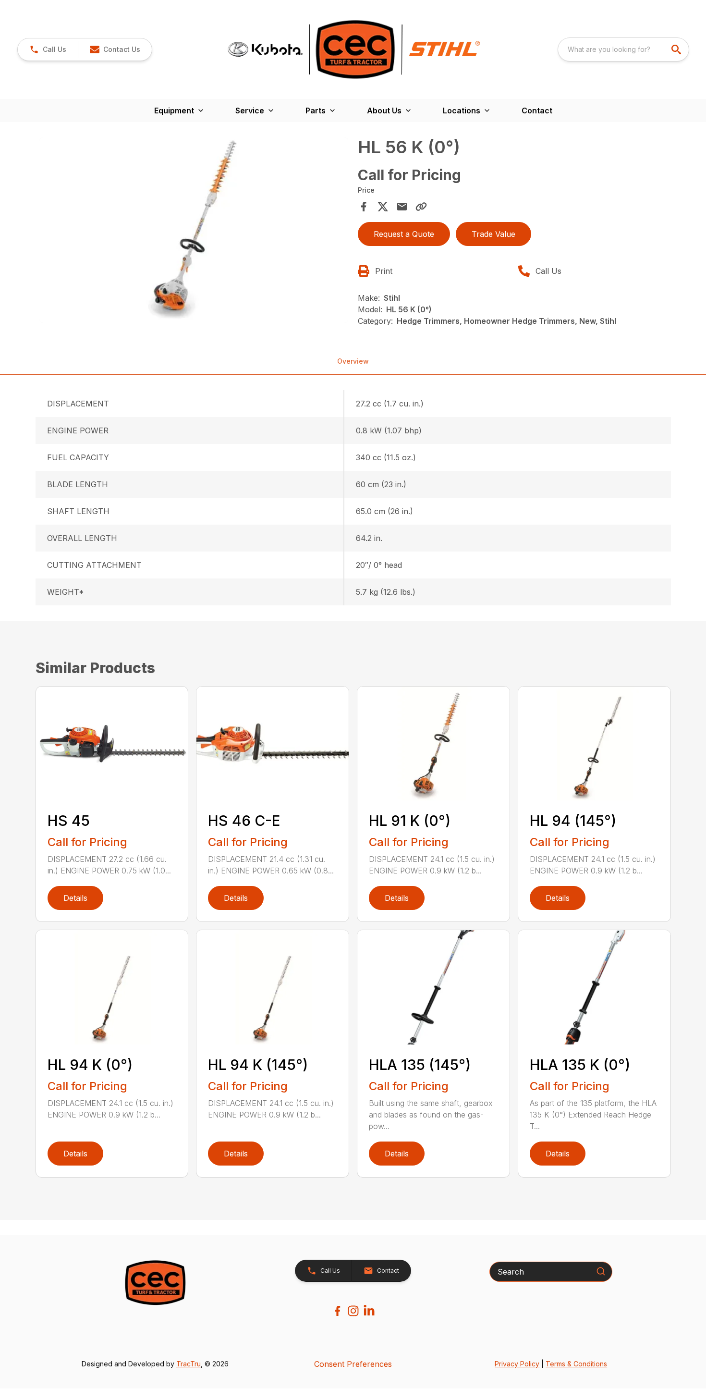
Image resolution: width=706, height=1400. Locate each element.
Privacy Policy (517, 1364)
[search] (677, 49)
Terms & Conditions (576, 1364)
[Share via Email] (402, 206)
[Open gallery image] (194, 230)
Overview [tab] (353, 361)
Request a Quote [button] (404, 234)
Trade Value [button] (493, 234)
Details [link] (75, 898)
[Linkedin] (369, 1310)
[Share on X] (383, 206)
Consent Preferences (353, 1364)
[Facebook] (337, 1310)
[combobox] (623, 49)
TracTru (188, 1364)
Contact (537, 110)
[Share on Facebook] (363, 206)
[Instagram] (353, 1310)
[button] (48, 49)
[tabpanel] (194, 231)
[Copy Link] (421, 206)
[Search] (600, 1271)
